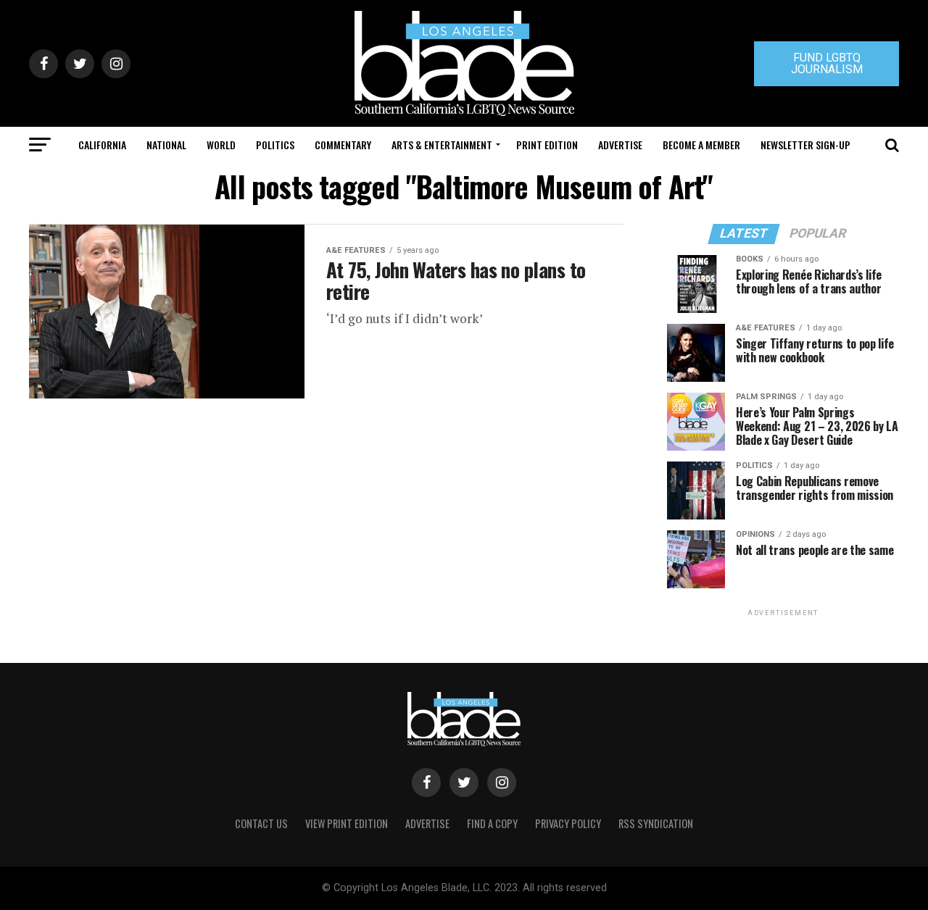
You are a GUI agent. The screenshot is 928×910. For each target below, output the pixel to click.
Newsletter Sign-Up (805, 144)
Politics (275, 144)
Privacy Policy (568, 823)
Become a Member (701, 144)
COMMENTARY (343, 144)
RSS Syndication (655, 823)
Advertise (620, 144)
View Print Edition (346, 823)
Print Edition (547, 144)
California (102, 144)
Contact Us (261, 823)
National (166, 144)
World (221, 144)
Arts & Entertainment (442, 144)
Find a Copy (492, 823)
